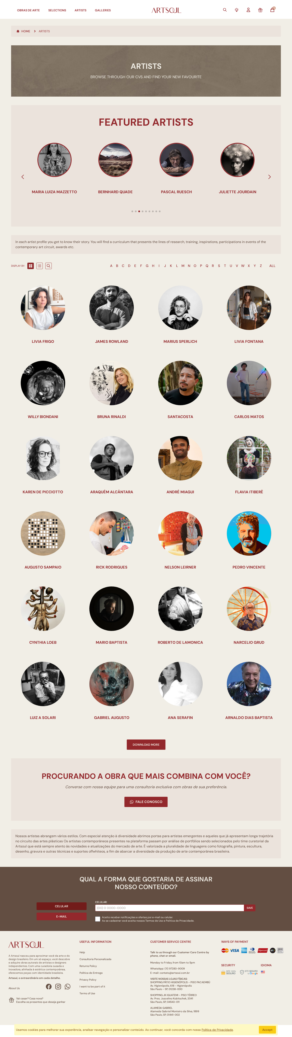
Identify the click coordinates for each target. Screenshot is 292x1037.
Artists (80, 10)
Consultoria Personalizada (95, 959)
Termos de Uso (154, 920)
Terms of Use (87, 993)
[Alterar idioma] (263, 972)
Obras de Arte (28, 10)
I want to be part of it (92, 986)
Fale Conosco (149, 802)
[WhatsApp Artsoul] (67, 986)
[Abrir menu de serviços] (236, 9)
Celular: (101, 902)
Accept (267, 1030)
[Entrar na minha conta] (248, 9)
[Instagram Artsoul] (58, 986)
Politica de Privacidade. (180, 920)
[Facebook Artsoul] (48, 986)
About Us (14, 988)
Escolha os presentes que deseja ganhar (40, 1002)
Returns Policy (88, 966)
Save (250, 908)
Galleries (103, 10)
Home (25, 31)
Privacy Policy (88, 979)
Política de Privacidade (217, 1030)
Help (82, 952)
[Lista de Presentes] (260, 10)
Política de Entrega (91, 973)
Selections (57, 10)
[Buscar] (224, 10)
